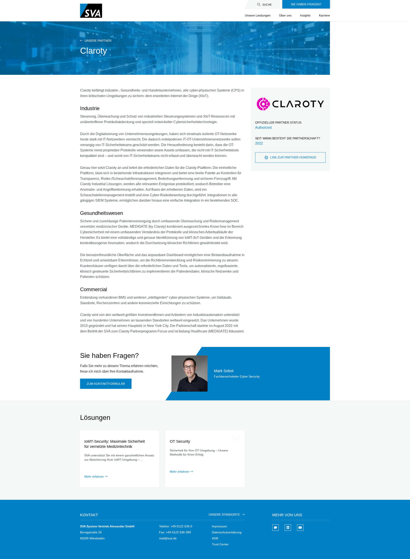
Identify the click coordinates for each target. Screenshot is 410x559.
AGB (215, 538)
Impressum (219, 526)
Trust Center (220, 544)
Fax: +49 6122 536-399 (175, 532)
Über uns (285, 15)
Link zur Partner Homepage (293, 157)
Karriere (324, 15)
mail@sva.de (168, 538)
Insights (305, 15)
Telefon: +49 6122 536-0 (175, 526)
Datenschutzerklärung (227, 532)
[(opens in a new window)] (288, 527)
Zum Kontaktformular (106, 383)
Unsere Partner (97, 40)
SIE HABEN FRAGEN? (306, 4)
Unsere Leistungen (258, 15)
